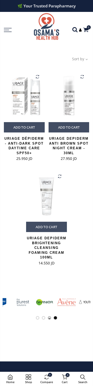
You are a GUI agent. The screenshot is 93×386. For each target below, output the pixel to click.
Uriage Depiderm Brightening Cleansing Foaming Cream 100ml (46, 247)
